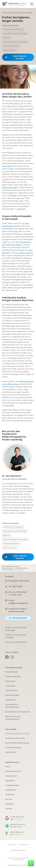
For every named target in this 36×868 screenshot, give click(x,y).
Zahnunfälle (10, 752)
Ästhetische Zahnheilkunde (17, 712)
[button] (32, 4)
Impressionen (11, 776)
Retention (6, 37)
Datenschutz (24, 844)
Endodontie (10, 700)
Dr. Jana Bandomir (11, 476)
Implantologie (11, 672)
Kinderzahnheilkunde (11, 46)
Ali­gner (21, 209)
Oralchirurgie (11, 690)
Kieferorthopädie (10, 26)
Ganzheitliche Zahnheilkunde (12, 705)
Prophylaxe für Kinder (15, 738)
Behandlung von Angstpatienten (12, 717)
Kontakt (8, 808)
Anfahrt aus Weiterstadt (16, 642)
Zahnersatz (10, 681)
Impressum (12, 844)
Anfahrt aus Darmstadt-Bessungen (16, 628)
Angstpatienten (12, 785)
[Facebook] (7, 657)
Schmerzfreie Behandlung (17, 743)
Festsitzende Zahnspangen (13, 29)
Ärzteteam (10, 794)
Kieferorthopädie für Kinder (17, 733)
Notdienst (9, 804)
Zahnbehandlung (13, 747)
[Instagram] (12, 657)
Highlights (10, 780)
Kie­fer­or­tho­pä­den (10, 187)
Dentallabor (10, 790)
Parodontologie (12, 695)
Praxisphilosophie (13, 771)
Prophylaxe (10, 686)
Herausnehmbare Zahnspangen (15, 33)
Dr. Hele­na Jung (23, 253)
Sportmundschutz (9, 50)
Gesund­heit (7, 166)
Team (7, 767)
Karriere (8, 799)
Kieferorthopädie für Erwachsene (15, 42)
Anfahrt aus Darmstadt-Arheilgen (16, 636)
